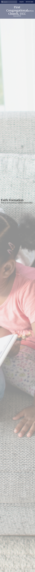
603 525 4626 (29, 2)
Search (21, 2)
